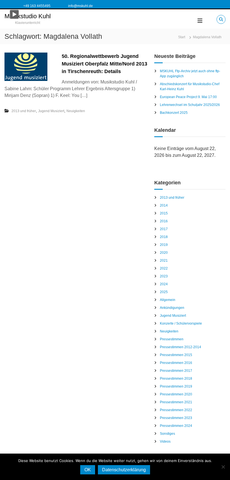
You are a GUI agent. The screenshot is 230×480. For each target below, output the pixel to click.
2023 (164, 276)
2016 (164, 221)
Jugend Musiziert (51, 111)
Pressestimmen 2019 (176, 386)
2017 (164, 229)
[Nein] (223, 467)
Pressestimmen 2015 (176, 355)
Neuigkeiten (75, 111)
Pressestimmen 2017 (176, 371)
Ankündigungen (172, 308)
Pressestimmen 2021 (176, 402)
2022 (164, 268)
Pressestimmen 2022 (176, 410)
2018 (164, 237)
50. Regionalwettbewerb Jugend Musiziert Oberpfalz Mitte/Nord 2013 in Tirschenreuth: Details (104, 63)
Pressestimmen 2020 (176, 394)
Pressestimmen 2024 (176, 426)
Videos (165, 441)
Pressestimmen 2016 (176, 363)
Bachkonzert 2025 (174, 113)
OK (87, 469)
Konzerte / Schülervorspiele (181, 323)
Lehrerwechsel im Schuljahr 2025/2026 (190, 105)
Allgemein (167, 300)
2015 (164, 213)
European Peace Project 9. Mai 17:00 (188, 97)
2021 (164, 260)
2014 (164, 205)
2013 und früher (24, 111)
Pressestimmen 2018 (176, 379)
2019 (164, 245)
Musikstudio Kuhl (27, 16)
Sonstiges (167, 434)
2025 (164, 292)
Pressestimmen (171, 339)
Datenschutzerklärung (124, 469)
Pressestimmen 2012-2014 (180, 347)
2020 (164, 253)
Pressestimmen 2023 (176, 418)
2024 (164, 284)
